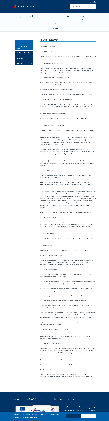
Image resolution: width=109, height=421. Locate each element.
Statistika (16, 399)
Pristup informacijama (68, 20)
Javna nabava (55, 28)
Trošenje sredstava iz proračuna (23, 58)
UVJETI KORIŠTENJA (72, 399)
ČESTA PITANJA (85, 395)
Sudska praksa (31, 20)
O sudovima (20, 42)
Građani (15, 395)
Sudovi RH (19, 63)
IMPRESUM (56, 395)
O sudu (21, 20)
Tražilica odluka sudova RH (31, 399)
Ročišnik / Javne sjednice (48, 20)
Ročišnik (42, 395)
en (91, 2)
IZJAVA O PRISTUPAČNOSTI (58, 399)
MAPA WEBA (71, 395)
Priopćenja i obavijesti (23, 52)
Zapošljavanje (84, 20)
